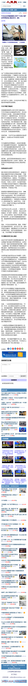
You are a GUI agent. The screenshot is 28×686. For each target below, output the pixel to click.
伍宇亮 (3, 21)
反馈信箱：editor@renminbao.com (14, 677)
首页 (3, 10)
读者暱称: (4, 376)
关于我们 (14, 674)
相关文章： (5, 390)
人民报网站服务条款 (14, 671)
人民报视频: (5, 438)
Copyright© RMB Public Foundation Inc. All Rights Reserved (14, 666)
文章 (15, 10)
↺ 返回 (4, 2)
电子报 (19, 2)
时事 (11, 10)
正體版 (24, 2)
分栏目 (7, 10)
